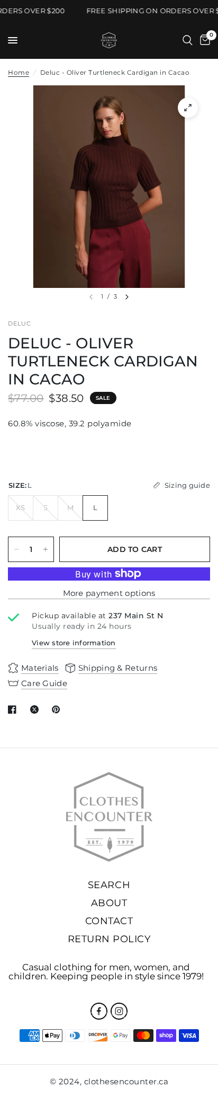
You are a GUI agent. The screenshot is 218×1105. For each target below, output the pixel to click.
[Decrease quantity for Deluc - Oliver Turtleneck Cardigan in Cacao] (16, 549)
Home (18, 72)
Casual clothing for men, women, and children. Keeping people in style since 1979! (106, 972)
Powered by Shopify (158, 1013)
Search (109, 885)
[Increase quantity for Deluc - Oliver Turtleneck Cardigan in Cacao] (45, 549)
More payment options (109, 593)
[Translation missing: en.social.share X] (36, 709)
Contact (109, 921)
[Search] (187, 40)
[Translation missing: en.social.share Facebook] (14, 709)
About (109, 903)
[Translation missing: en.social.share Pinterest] (58, 709)
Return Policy (109, 939)
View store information (74, 642)
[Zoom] (188, 108)
